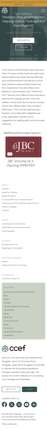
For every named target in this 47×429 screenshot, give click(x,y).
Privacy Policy (29, 414)
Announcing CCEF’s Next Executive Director (20, 203)
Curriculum (8, 328)
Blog (6, 295)
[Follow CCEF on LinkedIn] (34, 404)
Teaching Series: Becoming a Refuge (19, 292)
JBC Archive (9, 310)
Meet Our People (9, 192)
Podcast (7, 303)
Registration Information (12, 248)
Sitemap (17, 414)
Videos (6, 299)
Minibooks (8, 317)
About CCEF (11, 389)
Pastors (5, 261)
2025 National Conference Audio (16, 227)
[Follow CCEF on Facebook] (4, 404)
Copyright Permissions (13, 331)
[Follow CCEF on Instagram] (19, 404)
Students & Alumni (10, 244)
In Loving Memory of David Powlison (17, 199)
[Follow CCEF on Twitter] (11, 404)
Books (6, 313)
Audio (6, 324)
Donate (29, 389)
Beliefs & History (9, 196)
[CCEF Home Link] (9, 10)
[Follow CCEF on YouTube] (26, 404)
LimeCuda (12, 424)
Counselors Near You (11, 278)
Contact (5, 210)
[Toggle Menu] (43, 10)
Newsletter (8, 335)
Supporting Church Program (14, 265)
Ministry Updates (9, 207)
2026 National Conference (13, 224)
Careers (5, 189)
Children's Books (11, 321)
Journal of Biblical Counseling (16, 306)
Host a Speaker (8, 231)
